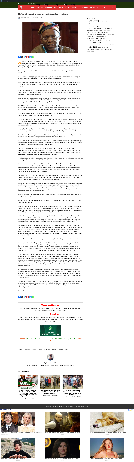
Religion (100, 47)
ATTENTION (23, 339)
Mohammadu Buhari (101, 36)
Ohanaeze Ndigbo (106, 40)
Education (90, 30)
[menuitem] (1, 1)
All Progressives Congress (92, 23)
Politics (67, 349)
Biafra (89, 25)
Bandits (109, 23)
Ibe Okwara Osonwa (93, 34)
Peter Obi (110, 44)
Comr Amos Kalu (91, 28)
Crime (20, 349)
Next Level (47, 349)
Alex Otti (103, 21)
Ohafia (98, 40)
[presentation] (19, 387)
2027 (97, 19)
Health (106, 32)
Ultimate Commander (106, 49)
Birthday (95, 25)
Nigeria (55, 349)
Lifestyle (34, 349)
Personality (102, 44)
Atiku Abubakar (102, 23)
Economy (27, 349)
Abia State (93, 21)
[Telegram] (30, 57)
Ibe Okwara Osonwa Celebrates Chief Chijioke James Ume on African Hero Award (50, 392)
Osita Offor (106, 43)
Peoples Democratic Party (93, 44)
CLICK (80, 339)
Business (103, 26)
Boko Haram (101, 25)
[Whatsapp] (33, 57)
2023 (90, 19)
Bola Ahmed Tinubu (93, 26)
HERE (50, 341)
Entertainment (91, 32)
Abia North (103, 18)
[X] (22, 57)
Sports (97, 49)
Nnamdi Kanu (90, 40)
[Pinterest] (27, 57)
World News (90, 51)
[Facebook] (19, 57)
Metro (40, 349)
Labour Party (103, 34)
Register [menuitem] (8, 1)
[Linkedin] (25, 57)
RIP (106, 47)
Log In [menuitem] (4, 1)
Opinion (61, 349)
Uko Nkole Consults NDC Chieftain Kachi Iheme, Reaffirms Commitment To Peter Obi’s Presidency (72, 392)
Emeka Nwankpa (107, 30)
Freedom (100, 32)
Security (90, 49)
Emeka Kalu (98, 30)
